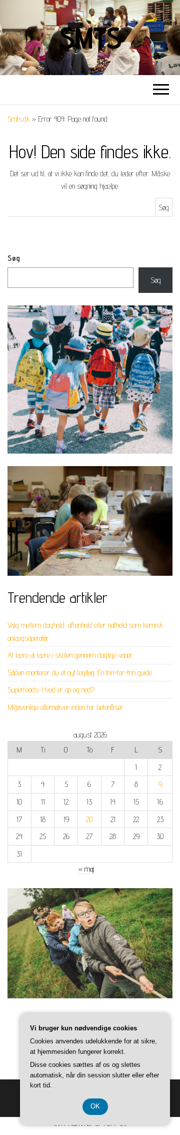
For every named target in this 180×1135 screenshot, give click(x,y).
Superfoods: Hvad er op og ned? (51, 689)
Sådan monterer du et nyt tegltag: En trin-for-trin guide (80, 672)
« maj (86, 869)
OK (95, 1106)
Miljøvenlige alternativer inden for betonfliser (66, 707)
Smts (89, 38)
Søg (14, 258)
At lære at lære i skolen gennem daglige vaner (70, 655)
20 (89, 819)
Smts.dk (19, 119)
